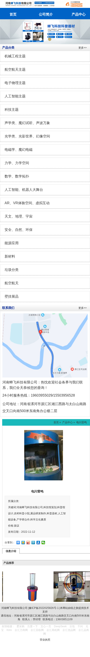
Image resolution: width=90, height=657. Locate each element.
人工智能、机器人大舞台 (24, 189)
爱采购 (20, 626)
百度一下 (32, 626)
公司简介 (46, 14)
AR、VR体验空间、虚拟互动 (27, 203)
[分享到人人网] (38, 542)
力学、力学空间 (17, 163)
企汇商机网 (53, 630)
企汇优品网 (69, 630)
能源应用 (12, 243)
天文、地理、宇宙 (19, 216)
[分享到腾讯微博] (33, 542)
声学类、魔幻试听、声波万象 (27, 123)
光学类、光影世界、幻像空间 (27, 136)
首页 (56, 422)
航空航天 (12, 283)
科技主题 (12, 109)
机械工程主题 (15, 56)
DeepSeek (60, 626)
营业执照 (45, 639)
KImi (9, 630)
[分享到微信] (43, 542)
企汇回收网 (37, 630)
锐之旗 (74, 608)
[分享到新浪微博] (28, 542)
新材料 (10, 256)
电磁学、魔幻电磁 (19, 149)
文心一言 (46, 626)
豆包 (72, 626)
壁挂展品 (12, 296)
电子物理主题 (15, 83)
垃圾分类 (12, 270)
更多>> (82, 47)
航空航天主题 (15, 69)
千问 (80, 626)
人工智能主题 (15, 96)
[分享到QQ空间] (23, 542)
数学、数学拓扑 (17, 176)
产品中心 (67, 422)
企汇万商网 (21, 630)
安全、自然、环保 (19, 230)
